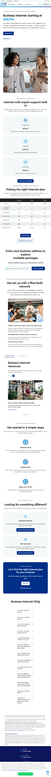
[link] (8, 33)
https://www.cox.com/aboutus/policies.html (14, 730)
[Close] (49, 763)
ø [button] (44, 28)
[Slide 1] (23, 414)
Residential (3, 1)
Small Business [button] (11, 4)
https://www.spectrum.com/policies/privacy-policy (18, 770)
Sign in (23, 262)
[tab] (10, 356)
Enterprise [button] (20, 4)
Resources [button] (27, 4)
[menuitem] (12, 5)
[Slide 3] (26, 414)
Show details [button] (38, 346)
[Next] (13, 376)
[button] (40, 4)
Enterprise (16, 1)
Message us (6, 38)
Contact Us (47, 1)
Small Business (9, 1)
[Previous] (9, 376)
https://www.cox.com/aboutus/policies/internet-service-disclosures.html (21, 722)
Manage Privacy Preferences (26, 773)
